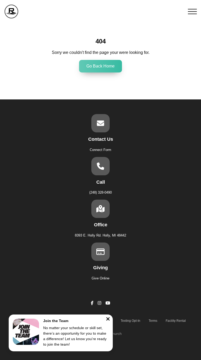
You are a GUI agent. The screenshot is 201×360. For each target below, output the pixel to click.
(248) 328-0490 (100, 192)
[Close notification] (108, 319)
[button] (192, 11)
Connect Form (100, 150)
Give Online (100, 278)
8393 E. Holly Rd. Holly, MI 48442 (100, 235)
